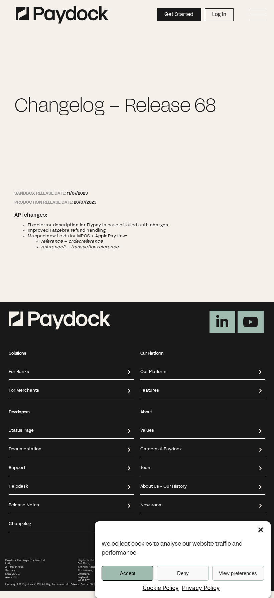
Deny (183, 573)
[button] (260, 529)
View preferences (238, 573)
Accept (127, 573)
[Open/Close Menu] (258, 15)
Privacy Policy (201, 588)
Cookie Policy (161, 588)
